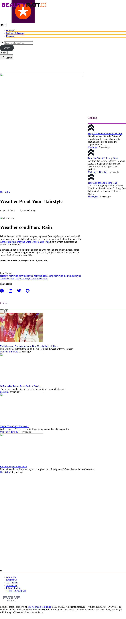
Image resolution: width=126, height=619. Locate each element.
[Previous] (2, 311)
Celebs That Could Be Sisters (14, 426)
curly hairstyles (26, 275)
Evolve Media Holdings (39, 607)
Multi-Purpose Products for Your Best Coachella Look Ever (29, 346)
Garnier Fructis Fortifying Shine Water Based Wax (24, 241)
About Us (11, 577)
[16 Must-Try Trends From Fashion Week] (21, 381)
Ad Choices (12, 582)
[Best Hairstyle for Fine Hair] (21, 461)
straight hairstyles (23, 278)
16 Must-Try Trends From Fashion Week (20, 386)
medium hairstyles (72, 275)
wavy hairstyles (39, 278)
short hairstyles (7, 278)
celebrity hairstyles (9, 275)
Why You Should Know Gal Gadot (105, 133)
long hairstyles (56, 275)
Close (3, 53)
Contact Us (11, 580)
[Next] (6, 311)
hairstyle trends (41, 275)
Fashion (10, 36)
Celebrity (92, 147)
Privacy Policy (13, 588)
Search (7, 48)
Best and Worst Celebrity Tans (103, 158)
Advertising (12, 585)
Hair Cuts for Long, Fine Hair (102, 183)
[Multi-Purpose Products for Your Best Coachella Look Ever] (21, 341)
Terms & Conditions (16, 591)
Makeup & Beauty (15, 33)
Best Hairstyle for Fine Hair (13, 466)
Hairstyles (11, 30)
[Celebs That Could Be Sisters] (21, 421)
